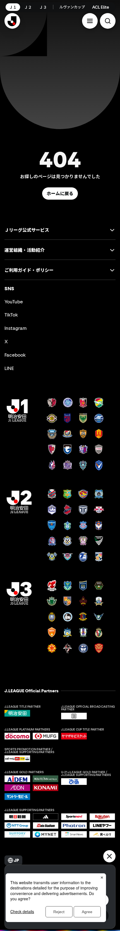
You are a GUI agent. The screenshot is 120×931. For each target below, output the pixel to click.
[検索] (108, 21)
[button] (90, 21)
